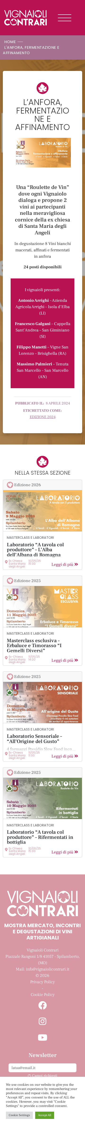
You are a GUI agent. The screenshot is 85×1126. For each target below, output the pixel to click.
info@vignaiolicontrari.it (47, 969)
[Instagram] (42, 1021)
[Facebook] (42, 1005)
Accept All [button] (44, 1115)
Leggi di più (62, 564)
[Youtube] (42, 1038)
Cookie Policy (43, 994)
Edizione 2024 (42, 417)
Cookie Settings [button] (19, 1115)
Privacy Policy (42, 982)
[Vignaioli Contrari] (25, 17)
